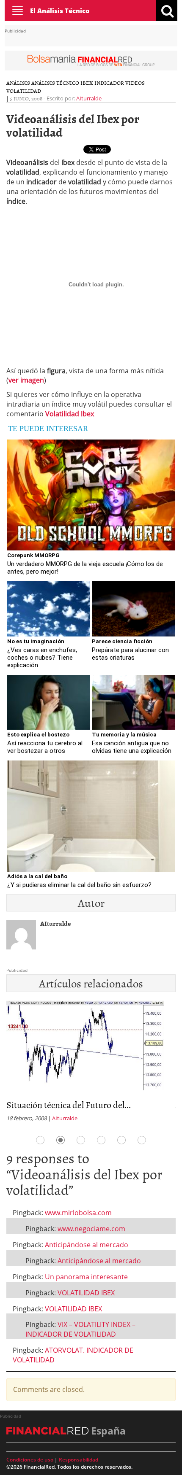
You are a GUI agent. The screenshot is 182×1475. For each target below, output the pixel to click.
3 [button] (81, 1140)
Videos (135, 82)
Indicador (109, 82)
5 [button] (121, 1140)
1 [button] (40, 1140)
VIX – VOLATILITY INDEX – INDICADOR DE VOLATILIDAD (80, 1329)
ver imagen (26, 380)
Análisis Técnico (55, 82)
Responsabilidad (78, 1459)
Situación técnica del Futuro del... (68, 1104)
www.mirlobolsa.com (78, 1212)
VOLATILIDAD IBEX (86, 1292)
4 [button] (101, 1140)
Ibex (86, 82)
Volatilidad (23, 90)
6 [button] (142, 1140)
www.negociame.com (91, 1228)
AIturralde (89, 98)
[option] (91, 1063)
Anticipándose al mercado (86, 1244)
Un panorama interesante (86, 1276)
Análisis (18, 82)
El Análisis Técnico (60, 10)
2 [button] (60, 1140)
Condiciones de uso (29, 1459)
